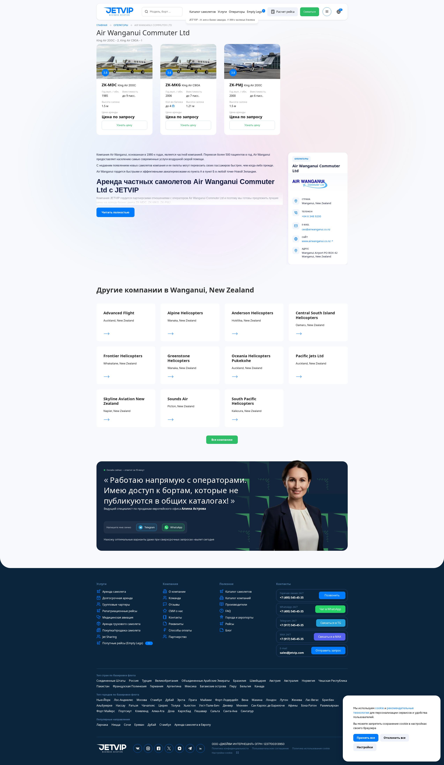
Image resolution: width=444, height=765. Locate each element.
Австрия (275, 680)
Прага (193, 700)
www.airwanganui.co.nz (316, 241)
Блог (228, 630)
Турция (147, 680)
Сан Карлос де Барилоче (268, 705)
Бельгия (245, 686)
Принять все (366, 738)
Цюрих (163, 705)
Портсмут (125, 711)
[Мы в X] (169, 748)
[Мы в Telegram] (190, 748)
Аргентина (174, 686)
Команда (175, 598)
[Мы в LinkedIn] (200, 748)
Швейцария (258, 680)
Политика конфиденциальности (230, 748)
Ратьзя (133, 705)
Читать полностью (115, 212)
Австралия (291, 680)
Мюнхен (242, 705)
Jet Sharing (109, 637)
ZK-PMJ (245, 84)
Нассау (120, 705)
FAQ (228, 611)
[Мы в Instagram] (148, 748)
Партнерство (178, 637)
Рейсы (229, 624)
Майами (206, 700)
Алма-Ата (158, 711)
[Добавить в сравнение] (152, 104)
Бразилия (239, 680)
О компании (177, 591)
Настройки (365, 747)
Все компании (222, 440)
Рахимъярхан (329, 705)
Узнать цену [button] (124, 125)
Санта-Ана (230, 711)
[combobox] (162, 11)
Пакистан (102, 686)
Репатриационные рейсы (119, 611)
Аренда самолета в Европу (192, 724)
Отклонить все (394, 738)
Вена (245, 700)
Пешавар (200, 711)
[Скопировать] (316, 211)
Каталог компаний (238, 598)
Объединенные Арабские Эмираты (206, 680)
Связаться (310, 11)
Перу (233, 686)
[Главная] (119, 11)
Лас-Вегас (312, 700)
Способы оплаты (180, 630)
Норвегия (308, 680)
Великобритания (166, 680)
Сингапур (247, 711)
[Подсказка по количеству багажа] (173, 106)
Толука (175, 705)
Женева (297, 700)
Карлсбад (184, 711)
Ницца (115, 724)
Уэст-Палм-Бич (209, 705)
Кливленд (141, 711)
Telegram (149, 527)
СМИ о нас (176, 611)
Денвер (228, 705)
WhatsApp (176, 527)
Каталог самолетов (202, 11)
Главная (101, 25)
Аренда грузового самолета (121, 624)
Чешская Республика (333, 680)
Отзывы (174, 604)
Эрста (181, 700)
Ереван (139, 724)
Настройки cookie (222, 752)
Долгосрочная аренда (117, 598)
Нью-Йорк (103, 700)
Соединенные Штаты (110, 680)
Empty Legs (255, 11)
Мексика (190, 686)
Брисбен (328, 700)
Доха (171, 711)
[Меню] (327, 11)
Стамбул (156, 700)
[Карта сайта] (237, 752)
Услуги (222, 11)
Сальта (215, 711)
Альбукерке (104, 705)
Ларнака (102, 724)
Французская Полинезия (130, 686)
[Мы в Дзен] (179, 748)
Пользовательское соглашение (270, 748)
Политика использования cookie (311, 748)
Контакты (175, 617)
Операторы (237, 11)
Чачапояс (148, 705)
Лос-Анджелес (123, 700)
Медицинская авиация (117, 617)
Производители (236, 604)
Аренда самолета (114, 591)
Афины (293, 705)
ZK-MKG (183, 84)
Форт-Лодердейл (226, 700)
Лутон (284, 700)
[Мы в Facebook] (158, 748)
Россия (134, 680)
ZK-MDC (119, 84)
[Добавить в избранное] (152, 94)
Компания (170, 584)
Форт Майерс (105, 711)
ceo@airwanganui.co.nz (316, 229)
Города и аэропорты (239, 617)
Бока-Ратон (309, 705)
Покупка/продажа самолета (121, 630)
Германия (156, 686)
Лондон (271, 700)
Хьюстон (190, 705)
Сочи (127, 724)
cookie (379, 708)
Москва (142, 700)
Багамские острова (213, 686)
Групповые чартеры (116, 604)
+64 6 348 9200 (311, 216)
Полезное (226, 584)
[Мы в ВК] (137, 748)
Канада (259, 686)
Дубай (169, 700)
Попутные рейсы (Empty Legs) (126, 643)
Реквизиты (176, 624)
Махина (257, 700)
